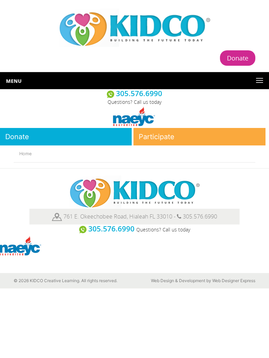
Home (25, 153)
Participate (156, 137)
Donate (237, 58)
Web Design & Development (178, 280)
